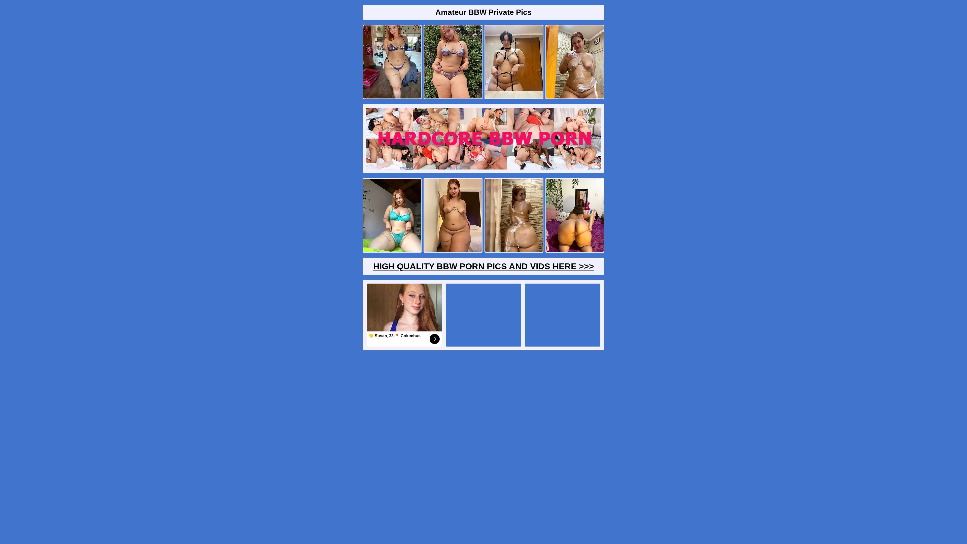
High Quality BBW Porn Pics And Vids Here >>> (483, 266)
